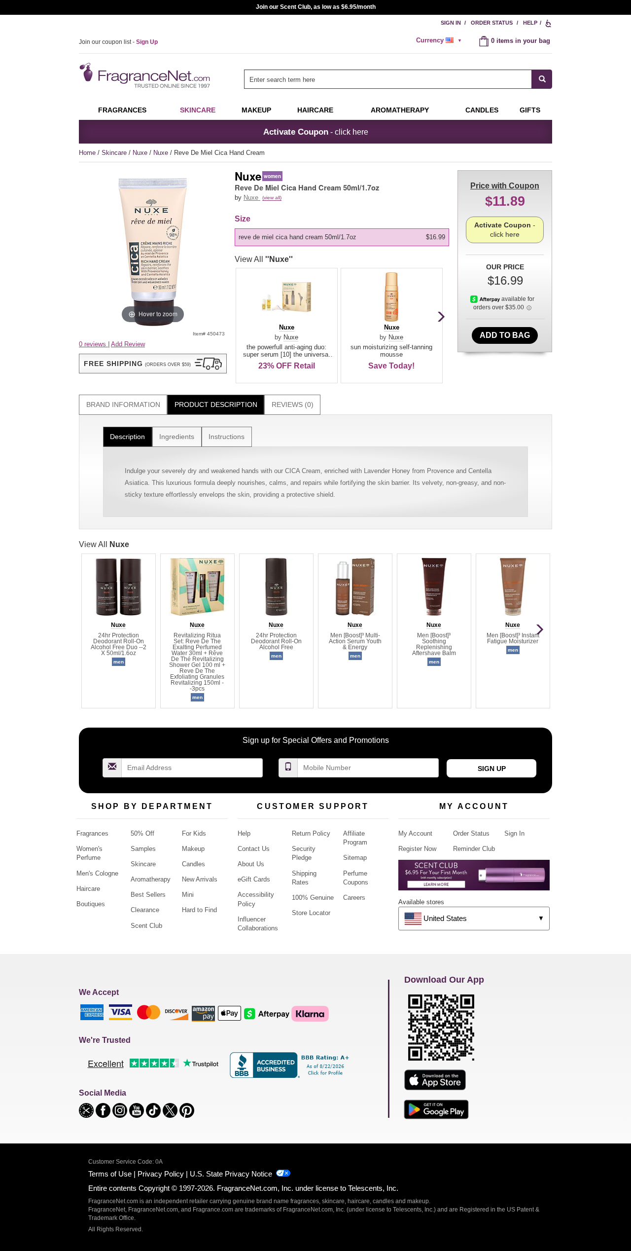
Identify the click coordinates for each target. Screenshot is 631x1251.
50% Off (142, 833)
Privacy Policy (161, 1174)
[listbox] (344, 237)
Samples (143, 848)
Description (127, 437)
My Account (415, 833)
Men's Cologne (97, 873)
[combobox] (398, 79)
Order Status (492, 23)
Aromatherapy (151, 879)
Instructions (227, 437)
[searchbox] (388, 79)
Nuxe (141, 152)
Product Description (216, 404)
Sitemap (355, 857)
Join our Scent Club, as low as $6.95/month (316, 6)
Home (87, 152)
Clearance (145, 910)
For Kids (194, 833)
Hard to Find (199, 910)
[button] (153, 363)
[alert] (440, 40)
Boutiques (90, 904)
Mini (188, 894)
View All (264, 259)
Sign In (451, 23)
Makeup (256, 110)
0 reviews (93, 344)
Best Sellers (148, 894)
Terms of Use (110, 1174)
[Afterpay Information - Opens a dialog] (485, 298)
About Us (251, 864)
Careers (354, 897)
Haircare (315, 110)
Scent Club (146, 925)
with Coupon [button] (504, 186)
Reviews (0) (293, 404)
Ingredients (176, 437)
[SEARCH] (542, 79)
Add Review (128, 344)
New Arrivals (199, 879)
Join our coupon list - (118, 41)
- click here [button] (315, 132)
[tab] (123, 405)
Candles (193, 864)
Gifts (530, 110)
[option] (342, 237)
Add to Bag (505, 335)
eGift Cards (254, 879)
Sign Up (492, 769)
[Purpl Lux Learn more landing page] (474, 879)
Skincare (197, 110)
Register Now (417, 848)
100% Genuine (313, 897)
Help (530, 23)
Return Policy (311, 833)
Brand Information (123, 404)
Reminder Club (474, 848)
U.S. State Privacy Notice (231, 1174)
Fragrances (122, 110)
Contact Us (254, 848)
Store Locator (311, 913)
